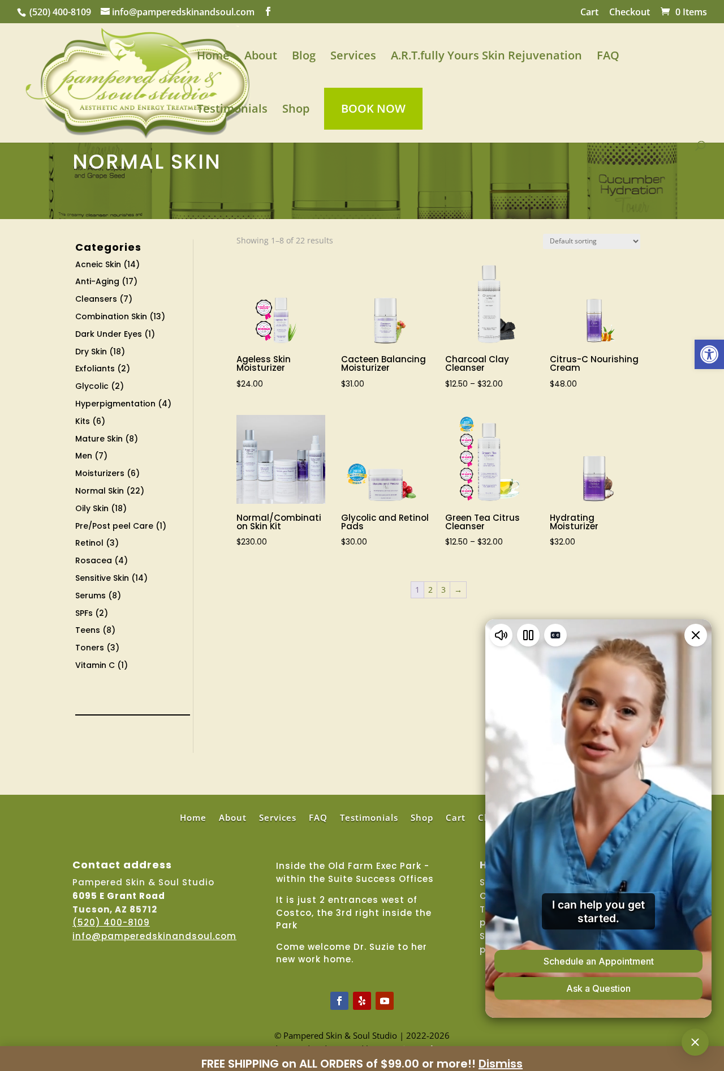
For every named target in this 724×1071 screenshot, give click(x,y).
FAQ (608, 57)
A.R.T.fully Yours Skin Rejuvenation (486, 57)
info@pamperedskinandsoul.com (154, 936)
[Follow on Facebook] (339, 1001)
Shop (295, 110)
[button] (709, 354)
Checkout (629, 12)
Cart (589, 12)
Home (213, 57)
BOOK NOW (373, 108)
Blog (304, 57)
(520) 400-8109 (60, 12)
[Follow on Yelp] (362, 1001)
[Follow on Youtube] (385, 1001)
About (260, 57)
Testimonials (232, 110)
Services (353, 57)
